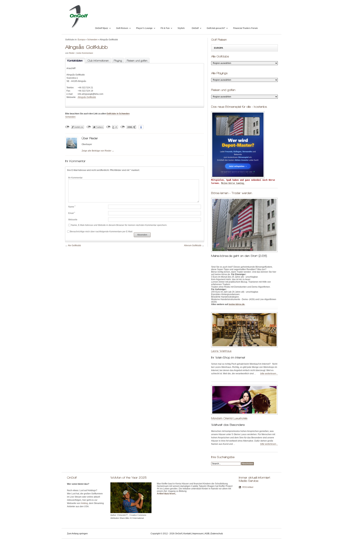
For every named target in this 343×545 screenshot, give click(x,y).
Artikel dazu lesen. (166, 493)
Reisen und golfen (137, 60)
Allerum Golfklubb (192, 245)
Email (71, 213)
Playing (118, 60)
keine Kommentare (85, 53)
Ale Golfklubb (74, 245)
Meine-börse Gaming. (233, 183)
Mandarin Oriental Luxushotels (229, 418)
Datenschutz (217, 533)
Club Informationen (98, 60)
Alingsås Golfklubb (87, 97)
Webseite (72, 219)
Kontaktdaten (74, 60)
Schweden (92, 39)
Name (71, 206)
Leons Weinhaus (221, 351)
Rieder (72, 53)
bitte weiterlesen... (269, 373)
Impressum (197, 533)
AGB (207, 533)
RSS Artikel (247, 487)
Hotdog (84, 503)
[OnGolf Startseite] (78, 28)
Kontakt (187, 533)
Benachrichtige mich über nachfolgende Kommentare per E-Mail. (101, 231)
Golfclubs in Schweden (118, 113)
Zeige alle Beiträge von (98, 150)
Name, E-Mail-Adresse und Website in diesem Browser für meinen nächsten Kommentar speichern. (119, 225)
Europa (81, 39)
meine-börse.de (237, 304)
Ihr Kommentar (75, 177)
